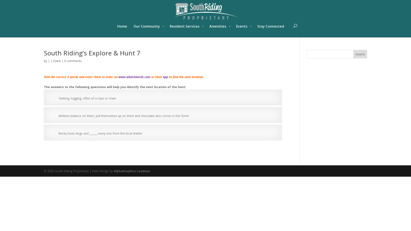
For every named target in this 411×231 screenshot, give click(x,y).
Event (57, 61)
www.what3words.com (134, 77)
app (165, 77)
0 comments (73, 61)
